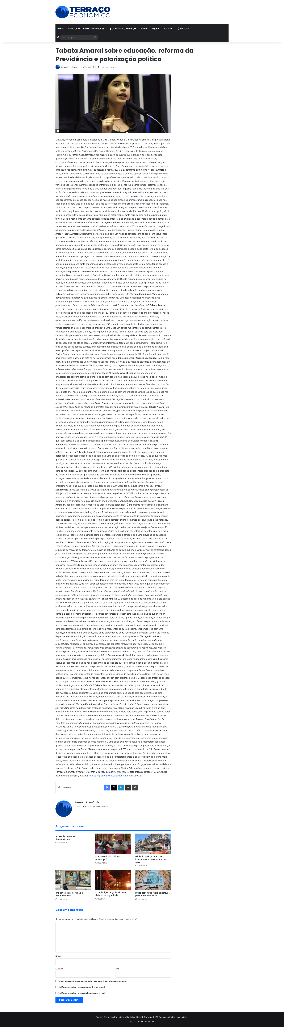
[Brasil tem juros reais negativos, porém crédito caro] (153, 880)
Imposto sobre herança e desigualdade (69, 894)
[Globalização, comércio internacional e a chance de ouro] (153, 843)
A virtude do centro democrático (65, 838)
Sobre (144, 28)
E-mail (59, 969)
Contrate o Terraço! (124, 28)
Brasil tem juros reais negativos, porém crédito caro (152, 894)
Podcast (169, 28)
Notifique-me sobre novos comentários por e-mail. (82, 987)
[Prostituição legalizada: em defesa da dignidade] (113, 880)
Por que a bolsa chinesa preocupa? (108, 858)
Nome (59, 956)
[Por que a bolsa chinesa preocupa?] (113, 843)
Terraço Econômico (69, 67)
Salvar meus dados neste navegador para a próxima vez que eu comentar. (93, 981)
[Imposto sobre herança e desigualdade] (73, 880)
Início (61, 28)
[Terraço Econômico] (82, 12)
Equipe (155, 28)
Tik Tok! (184, 28)
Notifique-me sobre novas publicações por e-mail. (82, 993)
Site (117, 969)
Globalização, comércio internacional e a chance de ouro (150, 859)
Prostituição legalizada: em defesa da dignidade (110, 894)
